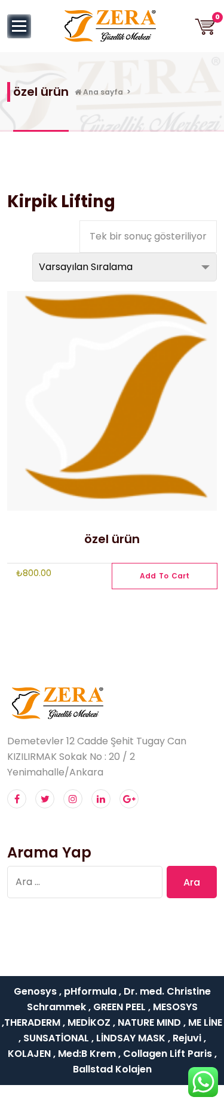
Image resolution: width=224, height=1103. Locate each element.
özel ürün (112, 539)
